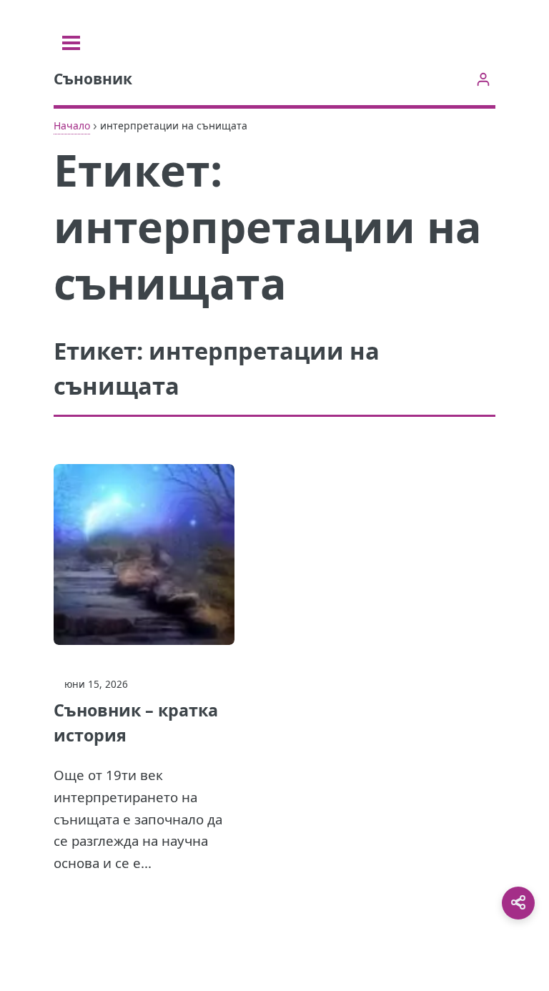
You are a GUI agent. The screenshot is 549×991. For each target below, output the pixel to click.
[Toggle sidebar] (71, 43)
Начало (72, 125)
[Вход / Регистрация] (482, 79)
